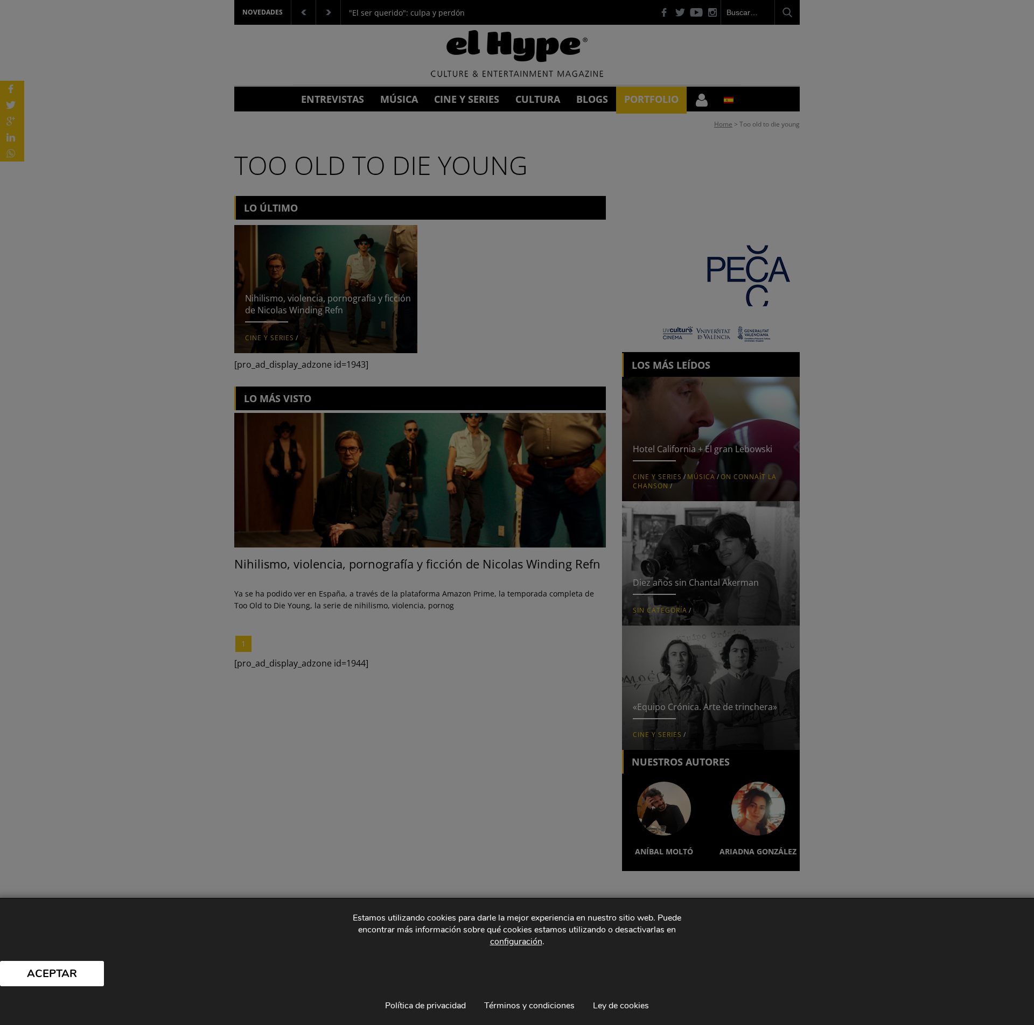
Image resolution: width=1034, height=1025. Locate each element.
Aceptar (52, 973)
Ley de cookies (621, 1006)
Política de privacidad (425, 1006)
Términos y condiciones (529, 1006)
